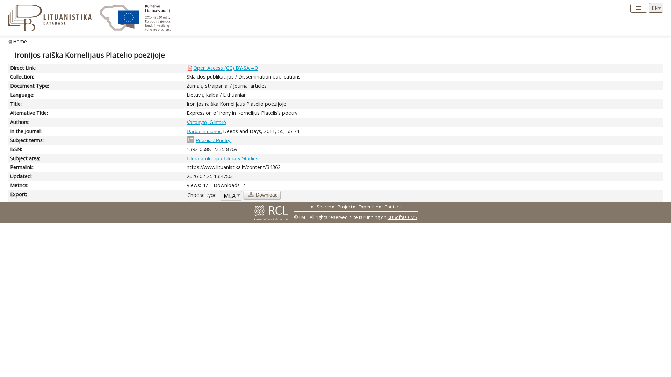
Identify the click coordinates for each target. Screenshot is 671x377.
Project (345, 207)
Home (20, 41)
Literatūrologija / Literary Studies (222, 158)
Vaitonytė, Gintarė (206, 122)
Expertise (368, 207)
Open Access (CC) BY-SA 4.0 (225, 68)
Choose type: (202, 195)
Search (324, 207)
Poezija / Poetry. (213, 140)
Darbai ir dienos (204, 131)
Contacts (393, 207)
